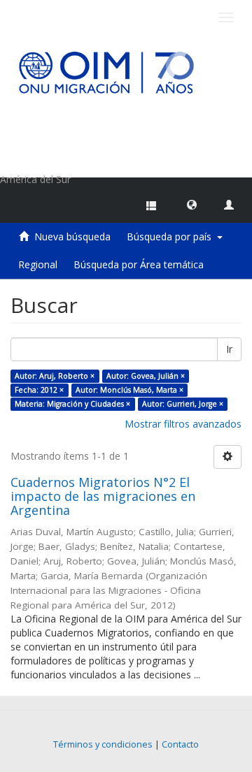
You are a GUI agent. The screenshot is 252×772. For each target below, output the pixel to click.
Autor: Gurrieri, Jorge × (182, 404)
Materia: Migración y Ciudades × (72, 404)
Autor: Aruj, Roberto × (54, 376)
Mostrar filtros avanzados (183, 423)
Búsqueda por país (172, 236)
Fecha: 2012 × (39, 390)
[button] (191, 204)
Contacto (180, 744)
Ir (229, 349)
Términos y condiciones (103, 744)
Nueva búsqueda (72, 236)
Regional (37, 264)
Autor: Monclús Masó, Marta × (129, 390)
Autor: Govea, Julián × (145, 376)
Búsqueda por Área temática (139, 264)
